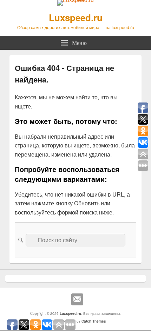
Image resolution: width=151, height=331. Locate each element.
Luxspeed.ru (76, 17)
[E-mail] (77, 299)
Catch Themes (93, 321)
